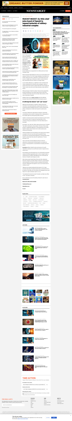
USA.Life (32, 407)
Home (2, 7)
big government (36, 33)
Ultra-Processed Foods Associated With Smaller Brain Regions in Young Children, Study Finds (10, 87)
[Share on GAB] (38, 31)
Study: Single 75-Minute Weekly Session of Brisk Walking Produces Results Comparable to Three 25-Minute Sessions (10, 91)
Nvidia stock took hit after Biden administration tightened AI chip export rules (41, 367)
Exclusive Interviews (47, 404)
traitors (35, 36)
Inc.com (24, 188)
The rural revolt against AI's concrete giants (9, 28)
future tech (42, 34)
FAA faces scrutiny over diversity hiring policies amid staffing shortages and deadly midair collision (42, 275)
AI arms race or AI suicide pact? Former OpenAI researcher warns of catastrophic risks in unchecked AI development (41, 238)
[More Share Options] (42, 31)
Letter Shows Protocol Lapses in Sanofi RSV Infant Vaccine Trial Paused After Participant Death (10, 72)
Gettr (31, 402)
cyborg (30, 34)
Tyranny (45, 36)
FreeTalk (32, 403)
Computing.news (25, 179)
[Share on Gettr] (40, 31)
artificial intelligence (30, 33)
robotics (29, 36)
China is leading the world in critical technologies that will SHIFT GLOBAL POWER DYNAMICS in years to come (41, 321)
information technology (26, 35)
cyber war (27, 34)
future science (37, 34)
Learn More (48, 417)
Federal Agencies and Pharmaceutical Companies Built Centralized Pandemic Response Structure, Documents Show (10, 76)
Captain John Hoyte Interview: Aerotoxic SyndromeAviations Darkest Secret (65, 53)
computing (44, 33)
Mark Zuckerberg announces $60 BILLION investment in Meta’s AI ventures (42, 348)
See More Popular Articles (10, 113)
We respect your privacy (5, 407)
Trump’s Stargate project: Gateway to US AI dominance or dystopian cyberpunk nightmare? (42, 357)
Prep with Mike (11, 7)
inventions (31, 35)
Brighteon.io (32, 399)
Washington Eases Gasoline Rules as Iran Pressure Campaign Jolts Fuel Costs (9, 80)
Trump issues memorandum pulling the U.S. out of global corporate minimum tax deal (41, 257)
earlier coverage (35, 97)
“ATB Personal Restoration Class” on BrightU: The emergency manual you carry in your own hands (10, 61)
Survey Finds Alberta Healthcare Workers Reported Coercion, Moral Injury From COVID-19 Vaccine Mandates (10, 102)
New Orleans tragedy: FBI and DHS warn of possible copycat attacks (41, 265)
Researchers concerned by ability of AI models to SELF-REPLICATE (41, 339)
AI (23, 196)
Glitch (45, 34)
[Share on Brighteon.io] (26, 31)
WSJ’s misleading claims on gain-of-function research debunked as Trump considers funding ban (41, 229)
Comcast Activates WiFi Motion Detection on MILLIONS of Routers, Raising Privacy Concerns (9, 83)
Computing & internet (29, 16)
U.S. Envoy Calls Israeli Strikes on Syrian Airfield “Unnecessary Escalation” (9, 35)
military (35, 35)
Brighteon (5, 7)
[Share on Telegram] (33, 31)
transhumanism (38, 36)
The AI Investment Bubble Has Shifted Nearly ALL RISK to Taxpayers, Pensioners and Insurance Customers (66, 47)
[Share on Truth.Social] (35, 31)
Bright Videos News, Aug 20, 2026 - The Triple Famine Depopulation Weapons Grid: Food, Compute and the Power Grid (57, 53)
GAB (31, 406)
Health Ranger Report (57, 27)
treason (43, 36)
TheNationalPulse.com (26, 183)
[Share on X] (31, 31)
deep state (33, 34)
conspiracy (47, 33)
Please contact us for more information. (28, 394)
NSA (45, 35)
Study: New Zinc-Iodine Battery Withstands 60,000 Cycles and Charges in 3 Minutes (10, 43)
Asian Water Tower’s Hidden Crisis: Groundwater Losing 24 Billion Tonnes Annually (10, 107)
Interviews (15, 7)
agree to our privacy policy (23, 418)
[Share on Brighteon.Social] (23, 31)
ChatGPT (40, 33)
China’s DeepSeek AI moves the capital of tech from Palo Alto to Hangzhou (41, 330)
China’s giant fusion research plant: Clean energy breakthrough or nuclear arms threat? (41, 247)
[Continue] (23, 405)
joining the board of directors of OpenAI (26, 62)
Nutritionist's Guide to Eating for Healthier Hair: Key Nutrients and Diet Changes (10, 98)
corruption (24, 34)
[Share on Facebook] (28, 31)
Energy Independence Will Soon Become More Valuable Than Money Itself (56, 46)
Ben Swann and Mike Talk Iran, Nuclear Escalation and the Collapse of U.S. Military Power (57, 39)
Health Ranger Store (60, 403)
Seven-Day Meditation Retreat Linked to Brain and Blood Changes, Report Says (10, 65)
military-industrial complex (40, 35)
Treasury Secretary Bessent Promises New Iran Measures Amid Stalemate (9, 50)
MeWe (32, 404)
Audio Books (20, 7)
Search (70, 7)
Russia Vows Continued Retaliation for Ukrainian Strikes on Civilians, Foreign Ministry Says (10, 25)
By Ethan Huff (25, 28)
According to (24, 147)
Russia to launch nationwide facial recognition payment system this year (41, 311)
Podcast (45, 403)
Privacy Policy (59, 402)
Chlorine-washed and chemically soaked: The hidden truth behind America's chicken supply (9, 57)
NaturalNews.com (25, 186)
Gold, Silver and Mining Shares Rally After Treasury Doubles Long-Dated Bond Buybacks (10, 68)
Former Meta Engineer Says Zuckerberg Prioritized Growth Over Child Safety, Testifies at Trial (10, 54)
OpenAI (47, 35)
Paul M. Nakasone (25, 36)
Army (26, 33)
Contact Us (59, 399)
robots (32, 36)
